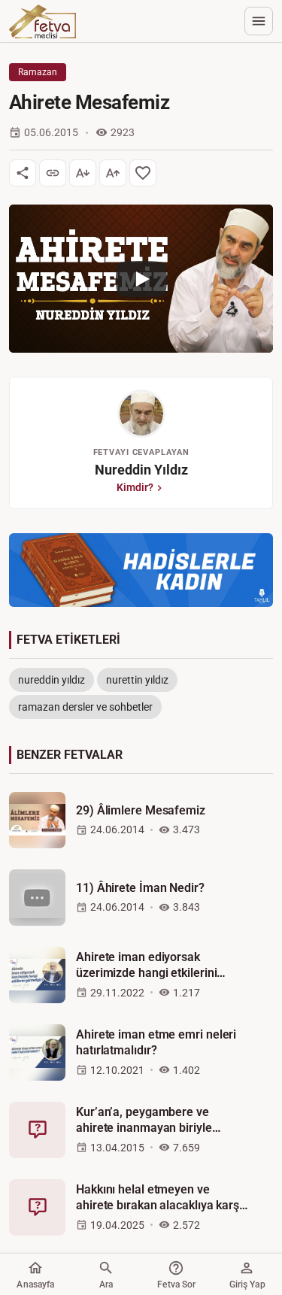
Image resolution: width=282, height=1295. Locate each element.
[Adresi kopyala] (52, 173)
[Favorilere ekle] (142, 173)
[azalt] (82, 173)
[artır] (112, 173)
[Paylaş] (22, 173)
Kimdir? (135, 487)
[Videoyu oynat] (141, 279)
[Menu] (258, 21)
